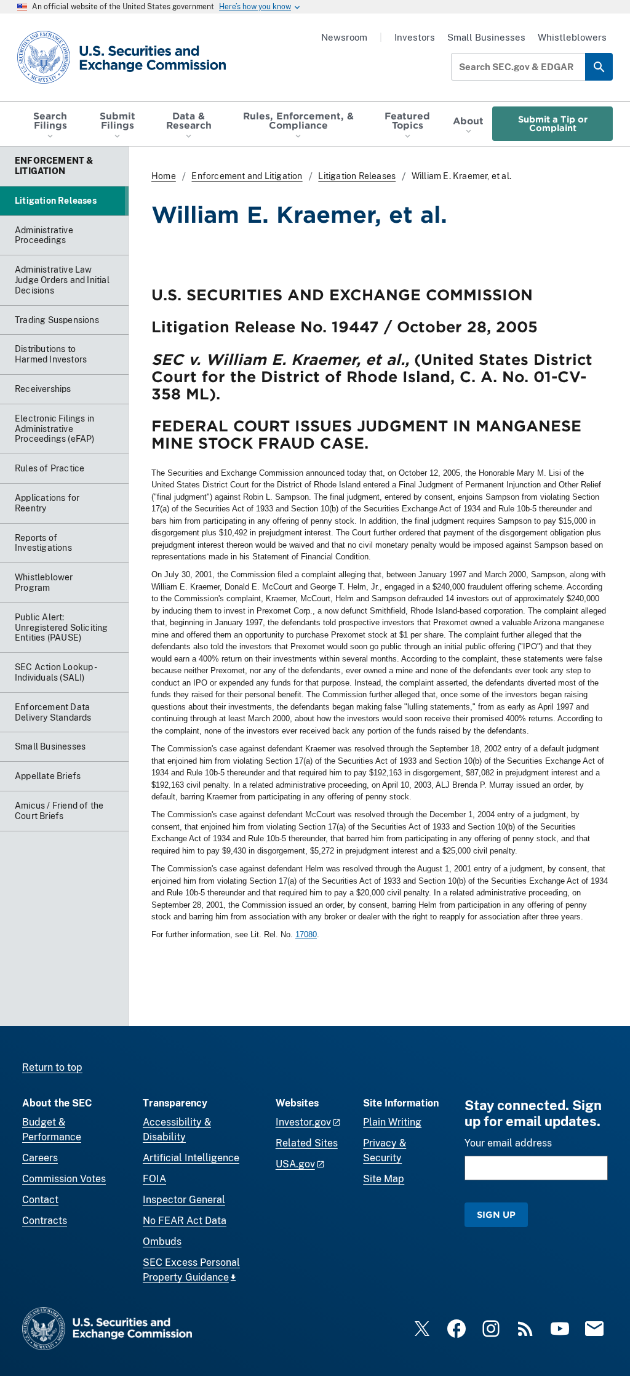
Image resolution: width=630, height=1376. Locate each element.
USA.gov (295, 1164)
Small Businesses (486, 37)
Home (163, 176)
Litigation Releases (357, 176)
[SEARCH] (599, 67)
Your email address (508, 1143)
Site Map (383, 1179)
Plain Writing (392, 1122)
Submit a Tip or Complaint (553, 123)
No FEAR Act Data (184, 1220)
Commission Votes (64, 1179)
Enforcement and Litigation (246, 176)
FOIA (154, 1179)
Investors (414, 37)
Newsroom (344, 37)
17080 (306, 934)
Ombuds (162, 1241)
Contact (40, 1200)
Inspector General (184, 1200)
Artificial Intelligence (191, 1158)
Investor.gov (303, 1122)
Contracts (44, 1220)
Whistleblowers (572, 37)
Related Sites (307, 1143)
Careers (40, 1158)
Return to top (52, 1067)
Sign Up (496, 1214)
